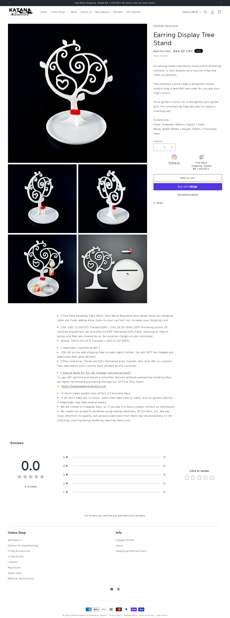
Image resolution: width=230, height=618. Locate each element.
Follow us (174, 162)
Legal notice (161, 615)
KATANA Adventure (79, 615)
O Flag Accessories (19, 550)
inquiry (119, 545)
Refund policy (130, 615)
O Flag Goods (16, 556)
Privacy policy (115, 615)
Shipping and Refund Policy (131, 550)
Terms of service (146, 615)
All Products (15, 539)
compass (13, 561)
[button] (59, 12)
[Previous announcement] (8, 3)
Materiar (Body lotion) (21, 578)
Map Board (14, 567)
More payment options (187, 194)
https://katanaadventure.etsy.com (83, 386)
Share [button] (160, 202)
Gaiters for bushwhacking (23, 545)
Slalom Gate (15, 572)
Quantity (158, 141)
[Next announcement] (221, 3)
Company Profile (125, 539)
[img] (30, 477)
